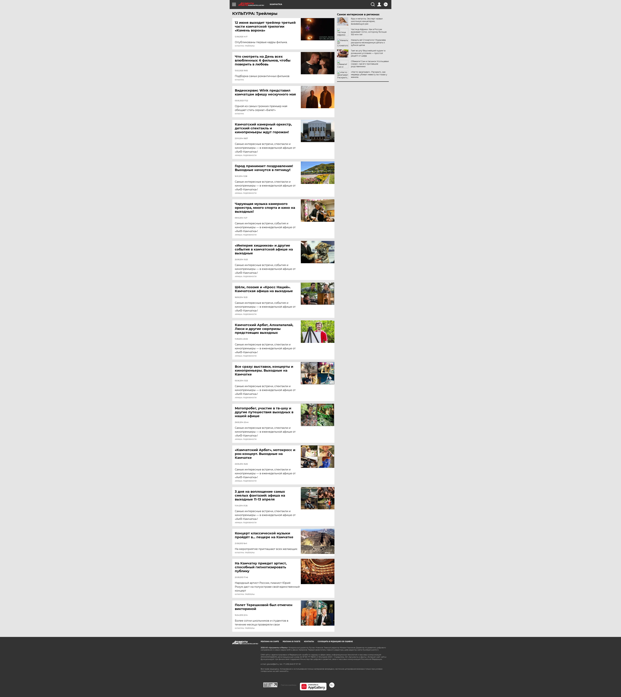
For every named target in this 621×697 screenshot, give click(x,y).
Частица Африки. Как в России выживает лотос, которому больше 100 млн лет (369, 32)
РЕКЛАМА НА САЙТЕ (270, 641)
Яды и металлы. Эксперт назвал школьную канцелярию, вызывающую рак (367, 21)
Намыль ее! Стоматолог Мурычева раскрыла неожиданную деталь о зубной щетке (368, 42)
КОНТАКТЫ (309, 641)
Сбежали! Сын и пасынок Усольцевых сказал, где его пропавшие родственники (370, 64)
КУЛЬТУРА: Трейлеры (245, 46)
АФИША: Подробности (245, 155)
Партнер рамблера (288, 685)
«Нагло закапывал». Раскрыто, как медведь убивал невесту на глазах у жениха (369, 74)
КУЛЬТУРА (239, 80)
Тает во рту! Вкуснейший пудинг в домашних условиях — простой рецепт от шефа (368, 53)
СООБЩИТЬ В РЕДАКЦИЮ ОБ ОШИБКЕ (335, 641)
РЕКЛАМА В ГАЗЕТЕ (291, 641)
